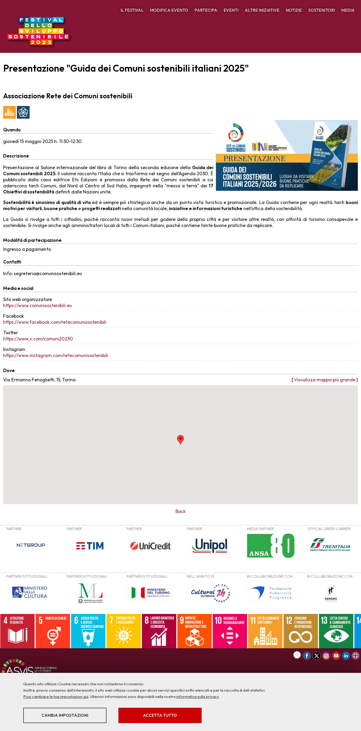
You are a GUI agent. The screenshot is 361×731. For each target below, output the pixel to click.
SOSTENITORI (321, 10)
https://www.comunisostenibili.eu (37, 305)
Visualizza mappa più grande (324, 380)
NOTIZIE (294, 10)
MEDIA (348, 10)
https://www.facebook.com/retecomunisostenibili (54, 322)
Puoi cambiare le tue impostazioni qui (55, 696)
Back (180, 511)
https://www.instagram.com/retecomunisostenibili (55, 355)
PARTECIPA (206, 10)
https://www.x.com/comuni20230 (38, 339)
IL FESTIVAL (132, 10)
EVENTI (231, 10)
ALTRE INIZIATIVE (262, 10)
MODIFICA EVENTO (169, 10)
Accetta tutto (160, 715)
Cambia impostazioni (64, 715)
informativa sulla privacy (197, 696)
